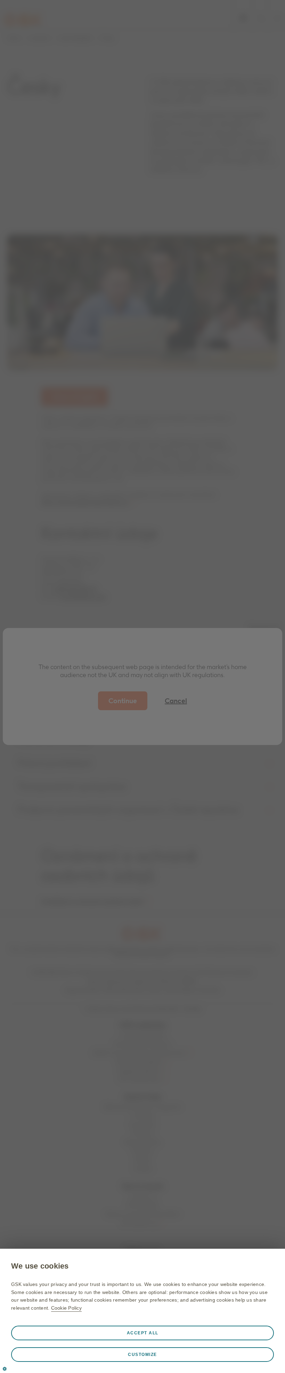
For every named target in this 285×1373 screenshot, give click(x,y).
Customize (142, 1354)
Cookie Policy (66, 1308)
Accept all (142, 1333)
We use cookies (40, 1266)
